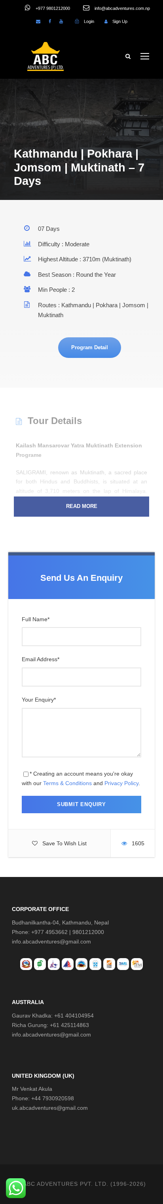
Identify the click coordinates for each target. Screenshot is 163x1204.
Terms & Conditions (67, 783)
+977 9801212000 (52, 8)
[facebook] (50, 21)
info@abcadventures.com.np (121, 8)
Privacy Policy (121, 783)
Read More (81, 506)
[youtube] (61, 21)
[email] (38, 21)
